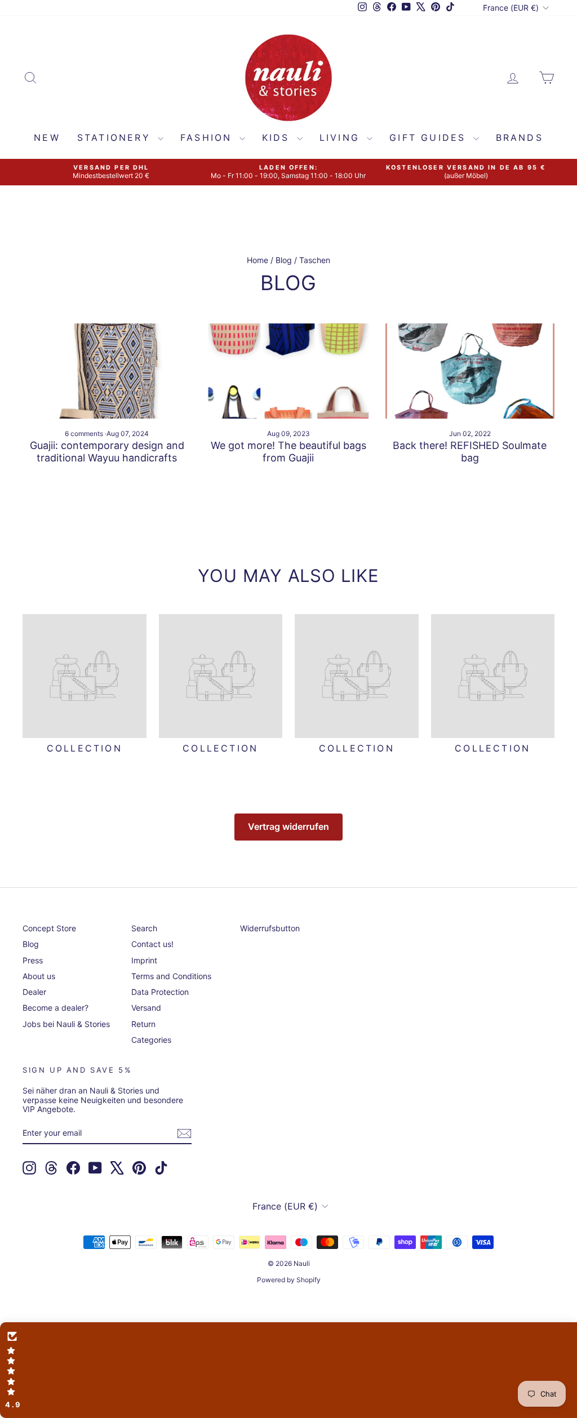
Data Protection (160, 992)
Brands (519, 137)
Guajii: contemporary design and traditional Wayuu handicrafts (107, 451)
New (47, 137)
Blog (284, 260)
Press (33, 960)
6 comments (85, 433)
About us (39, 976)
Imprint (144, 960)
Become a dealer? (55, 1007)
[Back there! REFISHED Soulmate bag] (469, 371)
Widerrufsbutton (270, 928)
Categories (151, 1039)
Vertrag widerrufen (288, 826)
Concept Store (49, 928)
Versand (146, 1007)
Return (143, 1024)
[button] (288, 1370)
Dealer (34, 992)
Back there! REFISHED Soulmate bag (470, 451)
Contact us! (152, 944)
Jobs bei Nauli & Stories (66, 1024)
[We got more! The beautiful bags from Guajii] (288, 371)
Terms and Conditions (171, 976)
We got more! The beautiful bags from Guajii (288, 451)
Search (144, 928)
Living (341, 137)
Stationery (116, 137)
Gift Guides (429, 137)
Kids (278, 137)
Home (257, 260)
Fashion (208, 137)
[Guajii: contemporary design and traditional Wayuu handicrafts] (107, 371)
